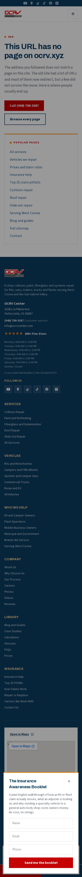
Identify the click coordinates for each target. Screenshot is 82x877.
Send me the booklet (41, 862)
